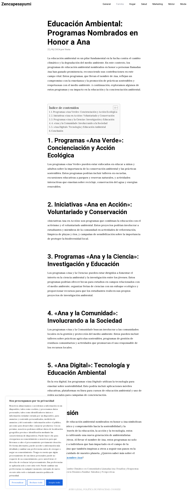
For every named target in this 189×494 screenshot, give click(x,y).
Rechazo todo (36, 482)
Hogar (132, 4)
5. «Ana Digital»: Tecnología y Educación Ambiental (78, 127)
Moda (183, 4)
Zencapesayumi (16, 4)
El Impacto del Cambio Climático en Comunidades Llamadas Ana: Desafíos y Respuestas (94, 468)
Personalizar (18, 482)
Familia (120, 4)
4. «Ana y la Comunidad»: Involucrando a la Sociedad (79, 123)
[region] (36, 442)
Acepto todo (54, 482)
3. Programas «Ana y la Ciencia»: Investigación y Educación (82, 119)
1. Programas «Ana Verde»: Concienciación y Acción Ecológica (84, 111)
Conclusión (57, 130)
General (107, 4)
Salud (144, 4)
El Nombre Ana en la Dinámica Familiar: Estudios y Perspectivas (83, 472)
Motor (171, 4)
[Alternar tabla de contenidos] (114, 107)
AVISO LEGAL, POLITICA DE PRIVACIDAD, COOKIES (94, 489)
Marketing (157, 4)
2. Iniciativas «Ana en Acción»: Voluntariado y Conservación (82, 115)
